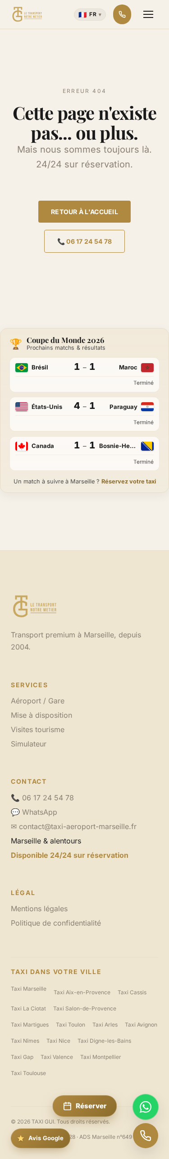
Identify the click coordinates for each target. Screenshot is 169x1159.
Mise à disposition (41, 715)
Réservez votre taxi (128, 481)
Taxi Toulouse (28, 1073)
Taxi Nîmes (25, 1040)
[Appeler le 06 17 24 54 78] (145, 1135)
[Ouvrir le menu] (148, 14)
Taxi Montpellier (100, 1057)
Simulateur (28, 743)
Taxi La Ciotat (28, 1008)
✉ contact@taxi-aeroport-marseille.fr (74, 826)
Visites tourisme (37, 729)
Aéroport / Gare (37, 700)
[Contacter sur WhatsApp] (145, 1106)
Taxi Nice (58, 1040)
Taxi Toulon (70, 1024)
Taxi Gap (22, 1057)
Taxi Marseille (28, 988)
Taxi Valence (57, 1057)
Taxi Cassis (132, 992)
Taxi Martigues (30, 1024)
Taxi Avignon (141, 1024)
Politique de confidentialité (56, 922)
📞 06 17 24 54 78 (84, 241)
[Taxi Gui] (27, 14)
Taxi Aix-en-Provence (82, 992)
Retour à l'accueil (84, 211)
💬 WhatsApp (34, 812)
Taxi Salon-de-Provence (84, 1008)
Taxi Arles (105, 1024)
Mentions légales (39, 908)
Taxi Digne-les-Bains (104, 1040)
